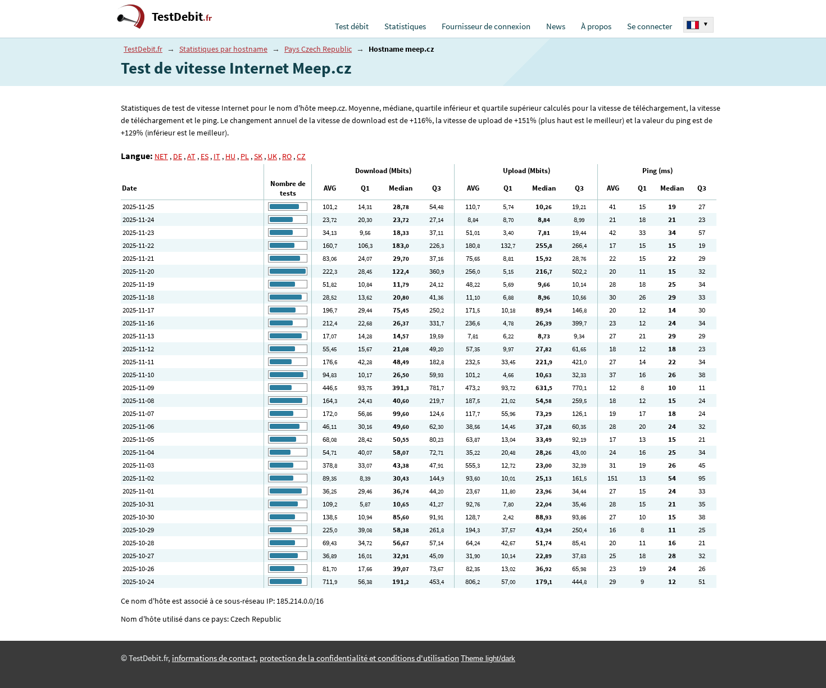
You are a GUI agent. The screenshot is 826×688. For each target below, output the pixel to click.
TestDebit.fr (143, 49)
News (555, 26)
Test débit (352, 26)
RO (287, 156)
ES (204, 156)
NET (161, 156)
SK (258, 156)
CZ (301, 156)
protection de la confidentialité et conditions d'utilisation (359, 658)
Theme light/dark (488, 658)
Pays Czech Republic (318, 49)
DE (177, 156)
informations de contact (214, 658)
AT (191, 156)
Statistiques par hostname (223, 49)
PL (244, 156)
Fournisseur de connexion (486, 26)
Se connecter (649, 26)
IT (217, 156)
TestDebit (182, 16)
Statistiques (405, 26)
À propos (596, 26)
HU (230, 156)
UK (272, 156)
